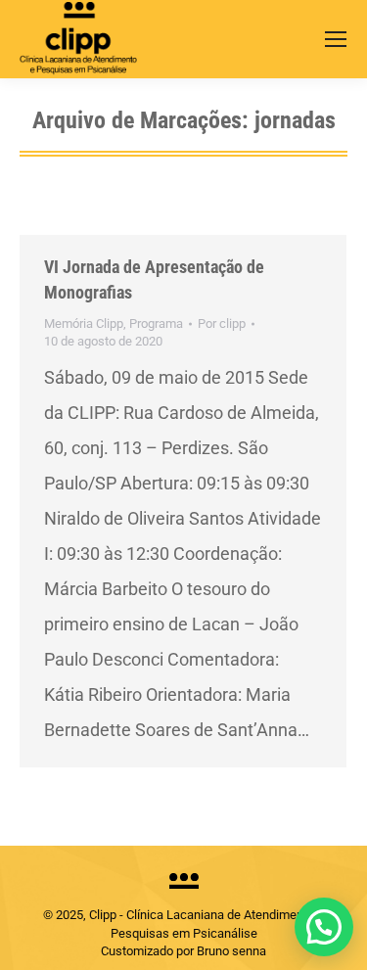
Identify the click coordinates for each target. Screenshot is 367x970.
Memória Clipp (83, 323)
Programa (156, 323)
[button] (324, 927)
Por (222, 323)
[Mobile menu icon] (335, 39)
